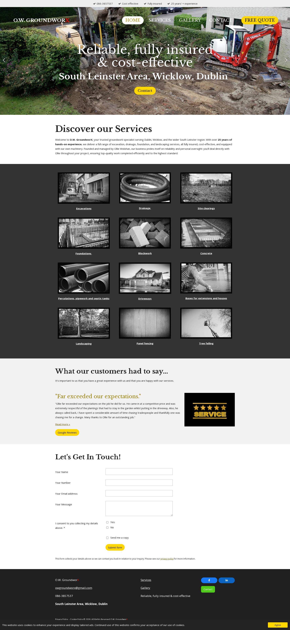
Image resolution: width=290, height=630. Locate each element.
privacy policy (167, 558)
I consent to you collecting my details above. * (76, 525)
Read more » (62, 424)
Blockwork (145, 253)
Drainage (145, 208)
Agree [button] (278, 624)
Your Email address (66, 493)
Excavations (83, 208)
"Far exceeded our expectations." (98, 396)
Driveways (145, 298)
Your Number (63, 482)
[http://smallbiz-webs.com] (128, 619)
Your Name (61, 472)
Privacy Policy (61, 619)
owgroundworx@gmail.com (73, 588)
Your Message (63, 504)
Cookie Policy (76, 619)
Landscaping (84, 343)
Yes (112, 522)
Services (146, 580)
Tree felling (206, 343)
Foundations (84, 253)
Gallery (145, 588)
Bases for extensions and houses (206, 298)
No (112, 527)
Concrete (206, 253)
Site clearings (206, 208)
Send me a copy (119, 537)
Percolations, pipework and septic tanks (83, 298)
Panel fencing (145, 343)
